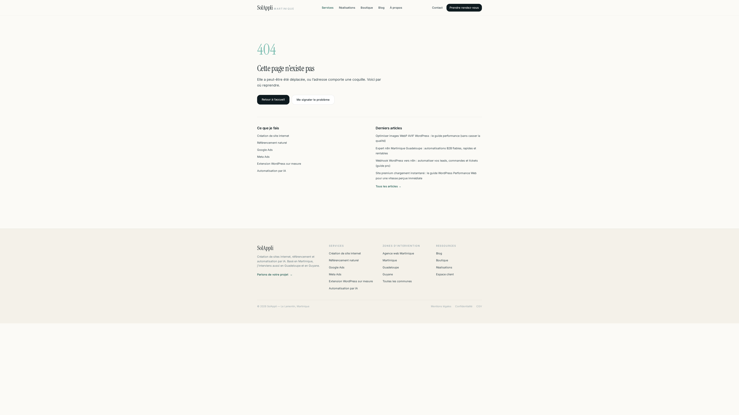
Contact (437, 7)
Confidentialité (463, 306)
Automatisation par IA (271, 170)
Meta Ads (263, 156)
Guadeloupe (391, 267)
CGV (479, 306)
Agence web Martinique (398, 253)
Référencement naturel (272, 142)
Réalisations (347, 7)
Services (328, 7)
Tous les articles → (388, 186)
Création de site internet (273, 135)
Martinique (390, 260)
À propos (396, 7)
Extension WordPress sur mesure (279, 163)
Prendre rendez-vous (464, 7)
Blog (381, 7)
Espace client (445, 274)
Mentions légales (441, 306)
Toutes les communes (397, 281)
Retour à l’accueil (273, 99)
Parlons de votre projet (275, 274)
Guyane (388, 274)
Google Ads (265, 149)
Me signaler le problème (313, 99)
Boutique (367, 7)
